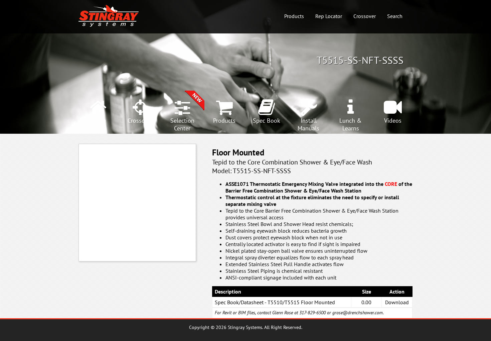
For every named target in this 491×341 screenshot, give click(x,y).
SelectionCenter (182, 124)
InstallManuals (308, 124)
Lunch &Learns (350, 124)
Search (394, 16)
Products (294, 16)
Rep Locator (328, 16)
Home (98, 120)
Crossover (364, 16)
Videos (392, 120)
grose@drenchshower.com (357, 313)
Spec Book (266, 120)
